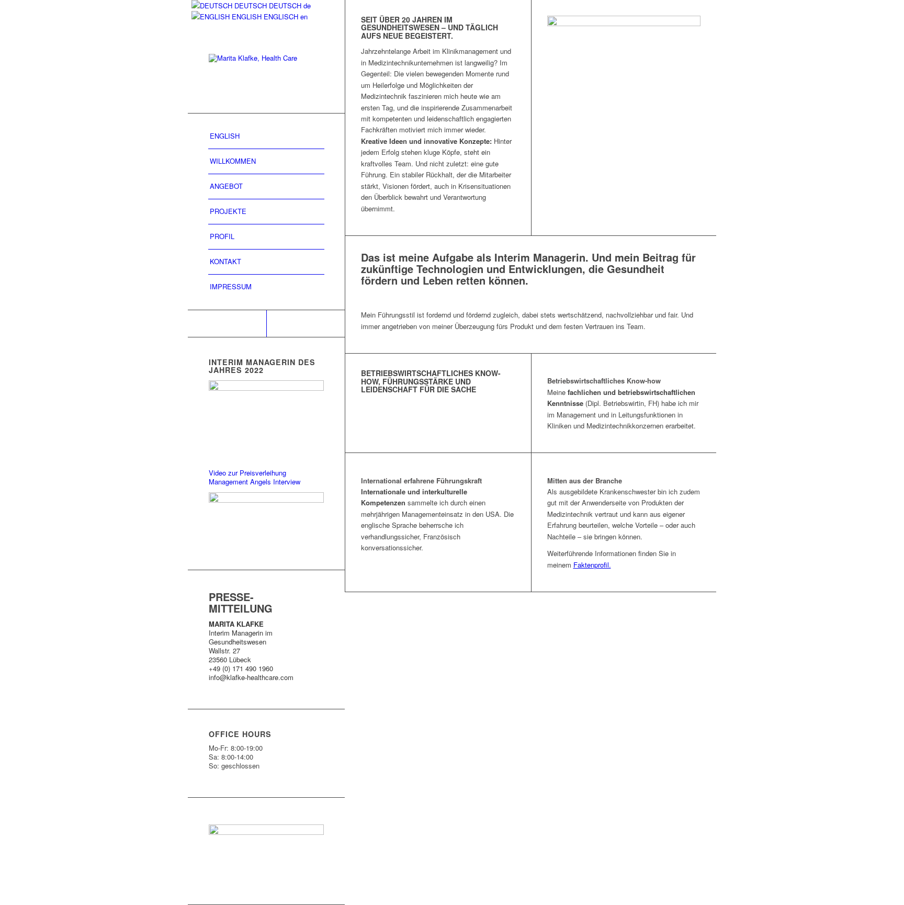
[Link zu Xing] (305, 323)
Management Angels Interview (254, 482)
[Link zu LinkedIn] (227, 323)
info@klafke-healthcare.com (251, 677)
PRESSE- (231, 596)
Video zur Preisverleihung (247, 473)
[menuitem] (266, 136)
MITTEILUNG (241, 608)
